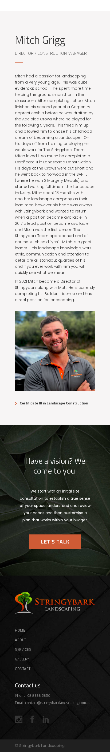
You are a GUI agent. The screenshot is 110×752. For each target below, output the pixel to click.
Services (23, 649)
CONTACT (23, 668)
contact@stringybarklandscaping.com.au (58, 702)
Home (20, 630)
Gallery (22, 659)
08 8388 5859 (38, 695)
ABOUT (20, 640)
